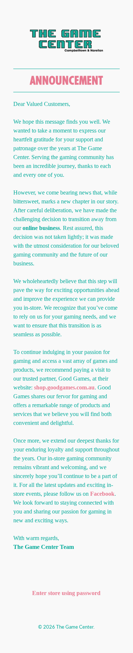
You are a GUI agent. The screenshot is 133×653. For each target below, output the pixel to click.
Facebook (102, 494)
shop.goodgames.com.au (64, 387)
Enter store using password (66, 593)
